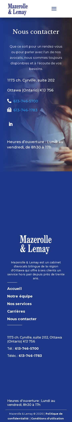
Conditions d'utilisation (47, 418)
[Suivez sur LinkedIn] (10, 124)
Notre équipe (20, 296)
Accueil (14, 289)
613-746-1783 (24, 110)
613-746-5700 (24, 101)
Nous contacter (22, 319)
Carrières (16, 311)
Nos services (19, 304)
